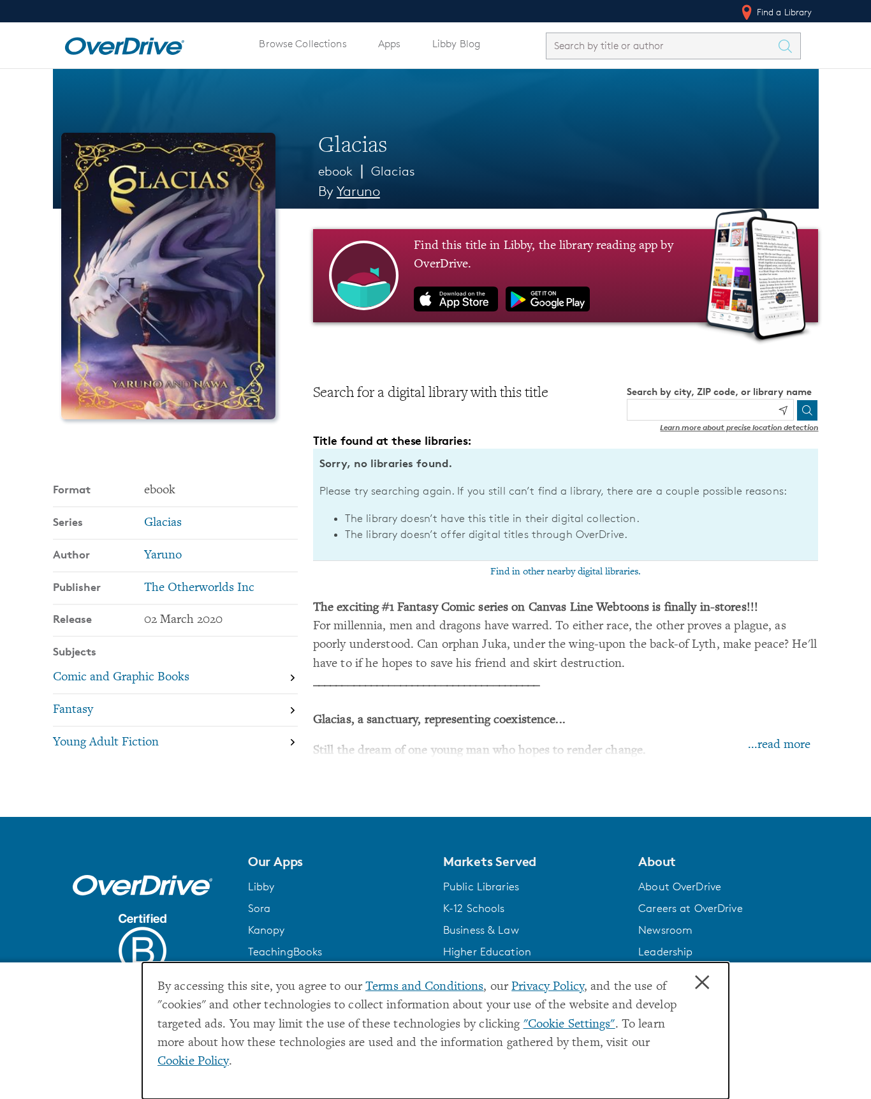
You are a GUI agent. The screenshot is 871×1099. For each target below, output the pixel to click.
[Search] (807, 410)
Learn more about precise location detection (739, 427)
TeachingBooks (285, 951)
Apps (389, 44)
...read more (779, 745)
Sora (259, 908)
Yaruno (358, 191)
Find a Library (783, 11)
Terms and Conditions (424, 987)
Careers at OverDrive (690, 908)
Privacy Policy (547, 987)
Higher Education (487, 951)
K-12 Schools (473, 908)
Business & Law (481, 929)
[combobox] (661, 45)
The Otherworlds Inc (199, 588)
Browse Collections (302, 44)
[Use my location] (783, 410)
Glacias (393, 171)
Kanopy (266, 929)
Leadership (665, 951)
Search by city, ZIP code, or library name (719, 391)
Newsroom (665, 929)
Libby (261, 886)
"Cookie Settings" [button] (569, 1025)
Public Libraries (481, 886)
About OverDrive (679, 886)
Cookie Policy (193, 1062)
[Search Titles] (788, 46)
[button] (338, 861)
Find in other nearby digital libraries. (565, 572)
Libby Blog (456, 44)
